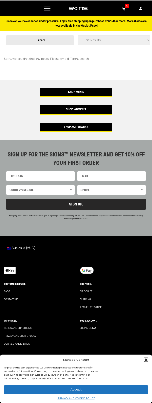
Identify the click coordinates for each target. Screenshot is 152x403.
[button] (146, 360)
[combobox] (39, 190)
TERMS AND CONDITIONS (17, 328)
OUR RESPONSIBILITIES (17, 343)
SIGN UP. (76, 204)
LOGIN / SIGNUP (88, 328)
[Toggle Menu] (47, 8)
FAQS (7, 291)
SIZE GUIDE (86, 291)
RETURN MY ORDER (91, 307)
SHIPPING (85, 299)
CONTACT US (11, 299)
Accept (76, 389)
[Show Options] (71, 190)
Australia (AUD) (23, 248)
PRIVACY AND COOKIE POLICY (76, 398)
